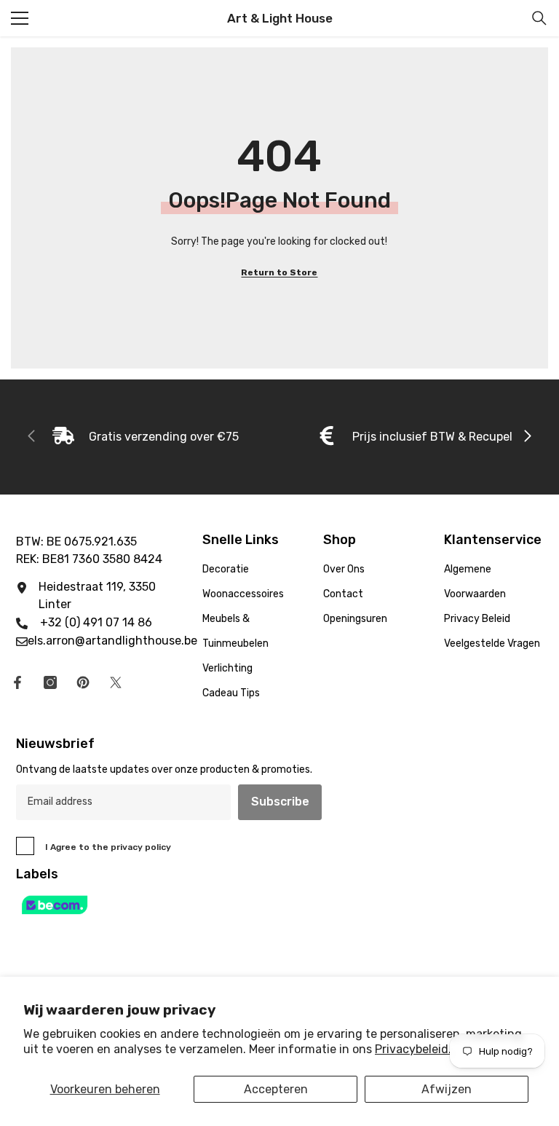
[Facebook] (17, 682)
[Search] (539, 18)
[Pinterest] (83, 682)
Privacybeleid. (413, 1049)
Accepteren (276, 1089)
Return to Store (279, 272)
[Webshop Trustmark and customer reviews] (279, 904)
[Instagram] (50, 682)
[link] (145, 437)
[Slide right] (527, 437)
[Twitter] (116, 682)
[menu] (19, 18)
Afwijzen (446, 1089)
